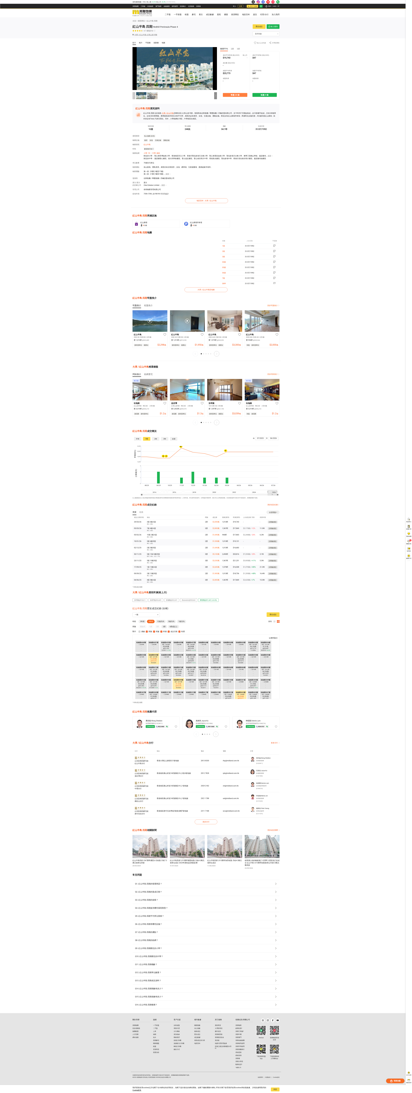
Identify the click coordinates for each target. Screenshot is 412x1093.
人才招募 (136, 1034)
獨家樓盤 (156, 1043)
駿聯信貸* (239, 1064)
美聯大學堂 (239, 1061)
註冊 (240, 6)
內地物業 (150, 6)
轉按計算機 (177, 1046)
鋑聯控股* (239, 1028)
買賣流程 (156, 1052)
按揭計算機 (177, 1040)
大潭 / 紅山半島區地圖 (206, 290)
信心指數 (197, 1028)
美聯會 (198, 6)
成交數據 (197, 1037)
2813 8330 (205, 761)
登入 (234, 6)
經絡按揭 (239, 1055)
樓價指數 (197, 1025)
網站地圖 (136, 1037)
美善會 (217, 1040)
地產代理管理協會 (221, 1043)
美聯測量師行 (240, 1049)
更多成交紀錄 (272, 505)
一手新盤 (156, 1025)
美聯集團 (136, 6)
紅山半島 (147, 145)
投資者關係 (136, 1028)
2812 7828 (205, 773)
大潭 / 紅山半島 (168, 113)
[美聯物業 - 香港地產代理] (142, 13)
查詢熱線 (177, 1034)
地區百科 (197, 1043)
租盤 (154, 1046)
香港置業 (239, 1052)
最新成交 (197, 1031)
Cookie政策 (137, 1090)
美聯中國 (239, 1034)
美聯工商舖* (240, 1031)
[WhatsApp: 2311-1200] (261, 6)
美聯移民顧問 (240, 1043)
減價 (154, 1034)
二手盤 (155, 1028)
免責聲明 (260, 1077)
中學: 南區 (156, 153)
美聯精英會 (218, 1034)
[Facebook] (273, 1020)
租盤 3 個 (264, 95)
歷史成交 (259, 26)
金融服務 (167, 6)
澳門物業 (158, 6)
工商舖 (143, 6)
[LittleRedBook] (274, 1030)
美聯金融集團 (240, 1040)
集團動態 (136, 1031)
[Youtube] (277, 1020)
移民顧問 (175, 6)
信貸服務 (191, 6)
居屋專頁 (156, 1049)
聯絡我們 (177, 1037)
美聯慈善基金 (219, 1037)
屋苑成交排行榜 (199, 1040)
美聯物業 (239, 1025)
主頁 (134, 21)
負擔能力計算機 (179, 1043)
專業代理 (177, 1028)
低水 (154, 1037)
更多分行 (274, 743)
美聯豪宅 (156, 1040)
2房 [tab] (232, 49)
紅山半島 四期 (152, 21)
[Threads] (263, 1020)
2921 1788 (205, 798)
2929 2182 (205, 786)
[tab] (137, 305)
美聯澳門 (239, 1037)
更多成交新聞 (272, 830)
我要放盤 (397, 1081)
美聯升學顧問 (240, 1046)
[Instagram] (268, 1020)
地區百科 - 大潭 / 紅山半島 (207, 201)
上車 (154, 1031)
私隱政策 (267, 1077)
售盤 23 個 (235, 95)
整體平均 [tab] (224, 49)
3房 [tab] (238, 49)
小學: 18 (147, 153)
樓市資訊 (218, 1031)
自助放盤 (177, 1025)
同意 (275, 1089)
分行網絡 (177, 1031)
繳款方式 (177, 1049)
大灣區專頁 (218, 1028)
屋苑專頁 (141, 21)
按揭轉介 (183, 6)
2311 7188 (205, 811)
